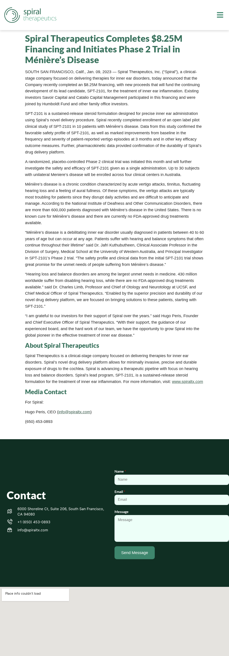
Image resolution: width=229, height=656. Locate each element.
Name (120, 471)
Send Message (134, 552)
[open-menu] (220, 15)
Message (121, 511)
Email (119, 491)
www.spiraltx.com (187, 381)
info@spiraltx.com (74, 412)
